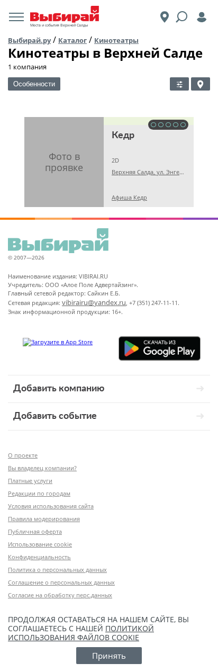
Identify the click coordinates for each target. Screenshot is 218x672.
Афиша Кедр (129, 197)
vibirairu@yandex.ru (94, 302)
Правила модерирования (44, 519)
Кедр (123, 135)
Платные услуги (30, 481)
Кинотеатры (116, 40)
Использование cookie (40, 544)
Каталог (72, 40)
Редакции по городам (39, 493)
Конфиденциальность (39, 557)
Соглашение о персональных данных (61, 582)
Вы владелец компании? (42, 468)
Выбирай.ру (29, 40)
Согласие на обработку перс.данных (60, 595)
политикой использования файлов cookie (81, 632)
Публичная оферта (35, 531)
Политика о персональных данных (57, 570)
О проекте (23, 455)
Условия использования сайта (51, 506)
